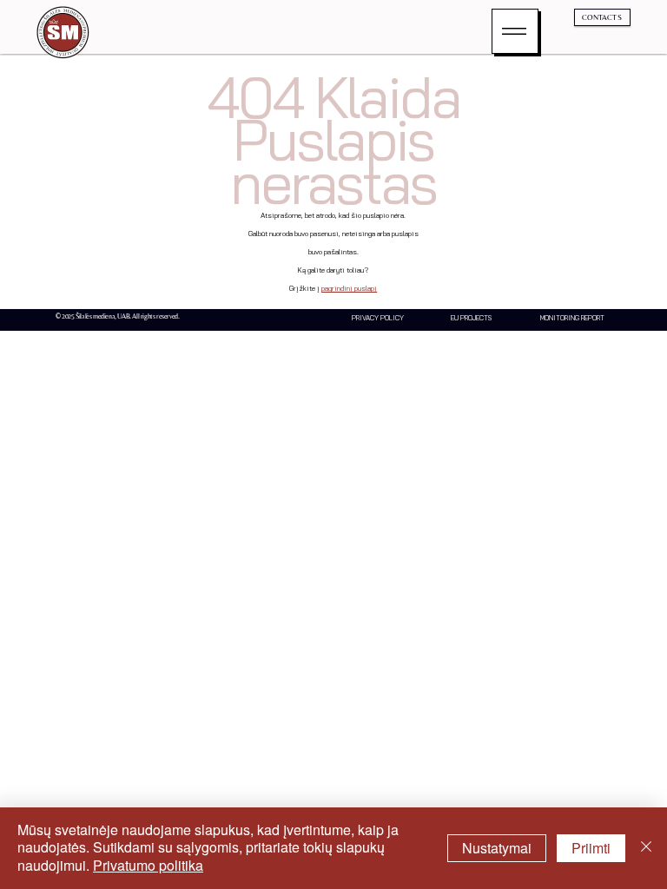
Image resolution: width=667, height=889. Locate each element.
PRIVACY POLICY (378, 317)
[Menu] (515, 31)
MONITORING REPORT (572, 317)
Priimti (591, 848)
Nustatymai (497, 848)
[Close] (646, 848)
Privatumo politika (148, 865)
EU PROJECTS (471, 317)
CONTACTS (602, 17)
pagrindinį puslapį (349, 288)
